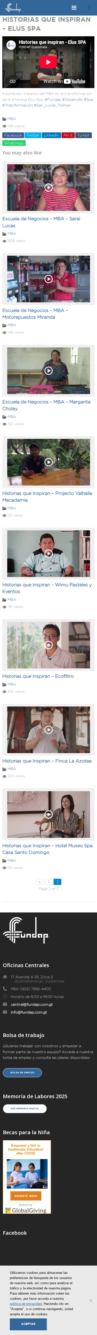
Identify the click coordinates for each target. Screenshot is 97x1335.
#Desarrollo (72, 99)
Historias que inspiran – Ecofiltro (38, 676)
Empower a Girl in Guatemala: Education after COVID (25, 1149)
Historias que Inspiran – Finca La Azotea (47, 760)
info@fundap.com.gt (29, 1012)
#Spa (88, 99)
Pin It (68, 135)
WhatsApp (14, 143)
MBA (12, 119)
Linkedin (51, 135)
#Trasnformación (17, 105)
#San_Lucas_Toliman (52, 105)
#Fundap (53, 99)
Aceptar (28, 1324)
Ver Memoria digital (24, 1109)
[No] (90, 1300)
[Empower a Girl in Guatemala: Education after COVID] (27, 1173)
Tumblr (83, 135)
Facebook (13, 135)
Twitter (33, 135)
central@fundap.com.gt (32, 1004)
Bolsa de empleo (22, 1073)
